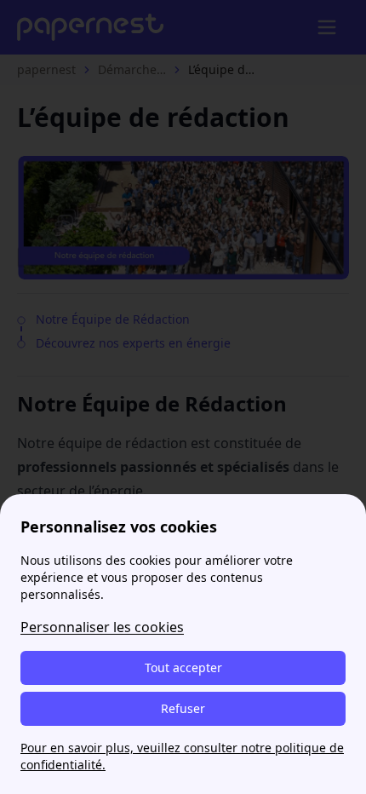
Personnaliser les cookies (102, 627)
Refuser (183, 708)
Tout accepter (183, 667)
